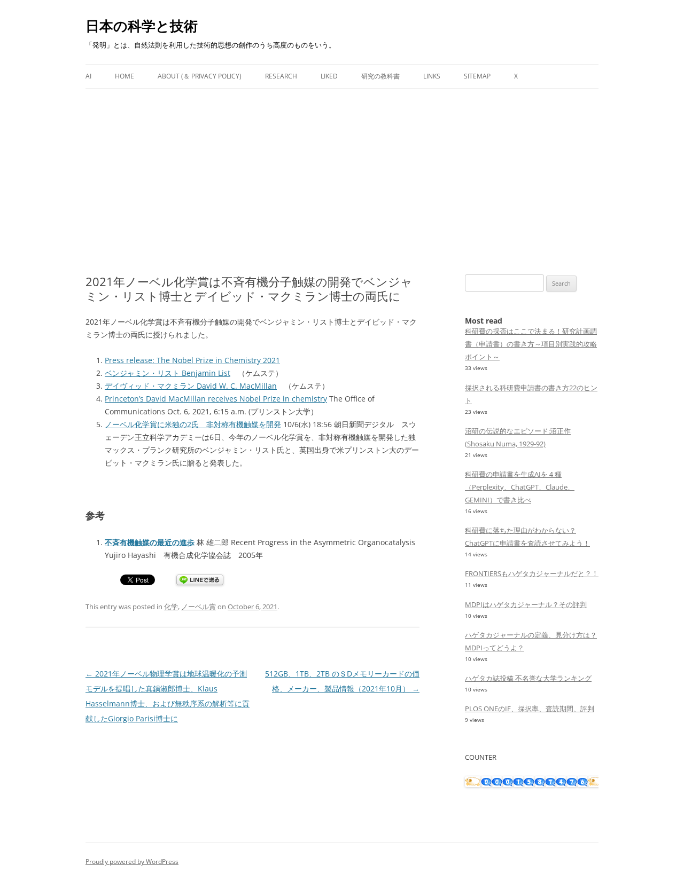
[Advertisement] (342, 168)
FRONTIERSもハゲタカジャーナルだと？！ (531, 573)
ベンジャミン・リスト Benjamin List (167, 373)
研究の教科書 (380, 76)
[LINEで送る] (199, 581)
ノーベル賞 (198, 606)
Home (124, 76)
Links (431, 76)
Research (281, 76)
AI (88, 76)
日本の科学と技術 (142, 25)
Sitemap (477, 76)
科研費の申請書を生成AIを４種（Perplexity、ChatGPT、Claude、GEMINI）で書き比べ (519, 487)
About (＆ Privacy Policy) (200, 76)
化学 (171, 606)
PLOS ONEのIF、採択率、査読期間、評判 (529, 708)
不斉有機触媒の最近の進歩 (150, 542)
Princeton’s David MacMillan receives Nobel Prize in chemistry (216, 399)
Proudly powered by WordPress (132, 861)
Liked (329, 76)
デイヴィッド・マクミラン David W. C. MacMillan (191, 386)
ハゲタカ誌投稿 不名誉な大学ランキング (528, 678)
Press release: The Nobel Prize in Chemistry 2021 (192, 360)
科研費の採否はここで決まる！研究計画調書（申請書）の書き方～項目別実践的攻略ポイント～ (531, 343)
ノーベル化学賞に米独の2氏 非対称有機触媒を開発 (193, 424)
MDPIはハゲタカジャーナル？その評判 (526, 604)
